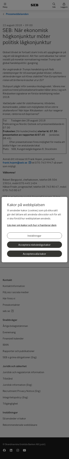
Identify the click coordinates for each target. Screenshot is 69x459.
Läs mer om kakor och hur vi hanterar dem (31, 225)
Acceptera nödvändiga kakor (34, 244)
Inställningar (34, 235)
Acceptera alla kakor (34, 253)
